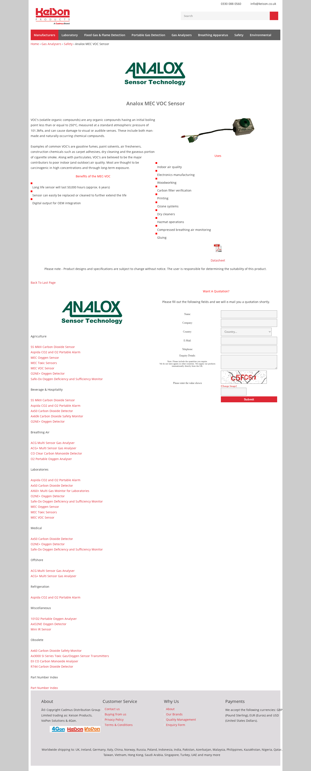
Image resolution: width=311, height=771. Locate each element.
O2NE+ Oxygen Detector (48, 373)
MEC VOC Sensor (42, 368)
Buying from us (115, 714)
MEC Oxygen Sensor (45, 358)
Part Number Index (44, 688)
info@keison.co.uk (263, 4)
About (170, 709)
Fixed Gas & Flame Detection (104, 35)
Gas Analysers (182, 35)
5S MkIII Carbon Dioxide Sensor (53, 347)
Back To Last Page (43, 283)
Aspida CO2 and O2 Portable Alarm (55, 352)
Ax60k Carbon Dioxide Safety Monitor (57, 416)
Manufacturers (44, 35)
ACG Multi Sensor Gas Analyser (53, 443)
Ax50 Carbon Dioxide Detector (52, 411)
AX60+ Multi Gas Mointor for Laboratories (60, 491)
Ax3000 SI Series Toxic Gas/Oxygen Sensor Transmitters (70, 656)
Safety (239, 35)
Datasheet (218, 260)
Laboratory (70, 35)
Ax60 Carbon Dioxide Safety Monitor (56, 651)
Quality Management (181, 720)
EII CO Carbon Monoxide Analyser (54, 661)
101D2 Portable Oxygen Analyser (54, 619)
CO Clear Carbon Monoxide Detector (56, 453)
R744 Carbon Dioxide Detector (52, 666)
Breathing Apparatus (213, 35)
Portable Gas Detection (148, 35)
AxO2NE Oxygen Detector (48, 624)
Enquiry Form (175, 725)
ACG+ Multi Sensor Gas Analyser (53, 448)
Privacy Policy (114, 720)
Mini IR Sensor (41, 629)
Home (35, 44)
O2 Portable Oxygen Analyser (51, 459)
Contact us (112, 709)
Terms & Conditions (119, 725)
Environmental (260, 35)
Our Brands (174, 714)
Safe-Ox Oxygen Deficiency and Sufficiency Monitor (67, 379)
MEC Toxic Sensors (44, 363)
